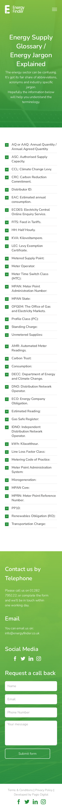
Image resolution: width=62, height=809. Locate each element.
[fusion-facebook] (15, 658)
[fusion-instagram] (38, 658)
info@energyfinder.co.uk (22, 633)
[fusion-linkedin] (31, 658)
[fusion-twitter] (23, 658)
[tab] (31, 147)
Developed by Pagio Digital (31, 794)
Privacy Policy (44, 790)
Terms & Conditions (20, 790)
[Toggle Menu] (54, 9)
